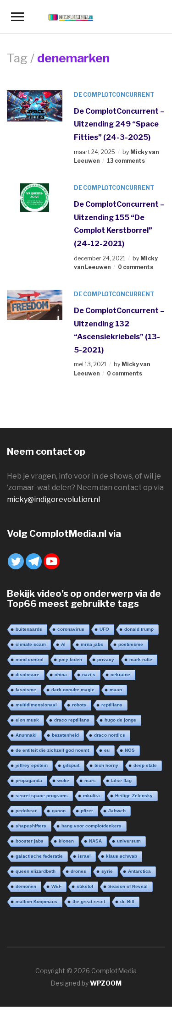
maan (116, 689)
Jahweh (117, 810)
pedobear (26, 810)
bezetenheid (65, 735)
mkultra (91, 795)
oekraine (120, 674)
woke (63, 780)
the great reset (88, 901)
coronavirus (70, 629)
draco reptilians (71, 719)
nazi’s (88, 674)
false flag (121, 780)
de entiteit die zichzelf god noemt (52, 750)
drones (78, 871)
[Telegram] (34, 561)
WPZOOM (106, 983)
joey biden (70, 659)
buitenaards (29, 629)
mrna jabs (92, 644)
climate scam (31, 644)
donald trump (139, 629)
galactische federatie (39, 856)
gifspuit (71, 765)
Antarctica (139, 871)
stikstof (85, 886)
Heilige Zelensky (134, 795)
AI (63, 644)
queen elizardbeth (35, 871)
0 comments (135, 267)
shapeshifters (31, 825)
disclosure (27, 674)
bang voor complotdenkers (91, 825)
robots (79, 704)
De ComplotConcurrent (114, 94)
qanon (59, 810)
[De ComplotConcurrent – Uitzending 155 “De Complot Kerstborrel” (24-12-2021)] (34, 197)
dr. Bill (127, 901)
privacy (105, 659)
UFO (104, 629)
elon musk (27, 719)
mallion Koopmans (36, 901)
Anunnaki (26, 735)
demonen (26, 886)
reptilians (111, 704)
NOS (130, 750)
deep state (145, 765)
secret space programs (42, 795)
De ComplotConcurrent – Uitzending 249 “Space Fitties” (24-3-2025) (119, 124)
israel (84, 856)
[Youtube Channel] (52, 561)
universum (129, 840)
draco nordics (109, 735)
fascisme (26, 689)
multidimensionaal (36, 704)
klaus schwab (121, 856)
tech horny (106, 765)
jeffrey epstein (32, 765)
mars (90, 780)
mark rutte (140, 659)
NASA (95, 840)
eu (107, 750)
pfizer (87, 810)
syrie (107, 871)
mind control (30, 659)
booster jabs (30, 840)
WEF (56, 886)
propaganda (29, 780)
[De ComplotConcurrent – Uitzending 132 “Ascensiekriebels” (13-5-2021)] (34, 304)
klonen (66, 840)
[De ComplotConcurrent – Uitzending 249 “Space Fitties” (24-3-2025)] (34, 105)
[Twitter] (16, 561)
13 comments (126, 160)
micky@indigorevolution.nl (53, 499)
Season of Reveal (128, 886)
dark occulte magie (72, 689)
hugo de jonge (120, 719)
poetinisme (130, 644)
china (61, 674)
